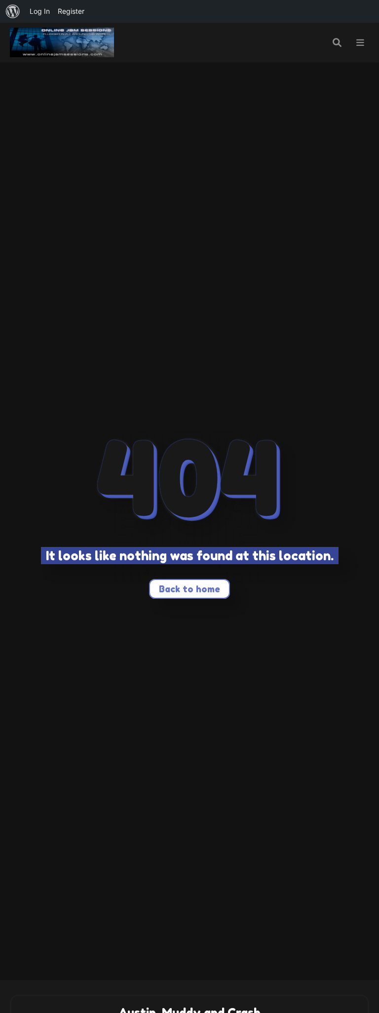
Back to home (189, 588)
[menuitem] (13, 11)
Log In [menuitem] (40, 11)
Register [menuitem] (71, 11)
